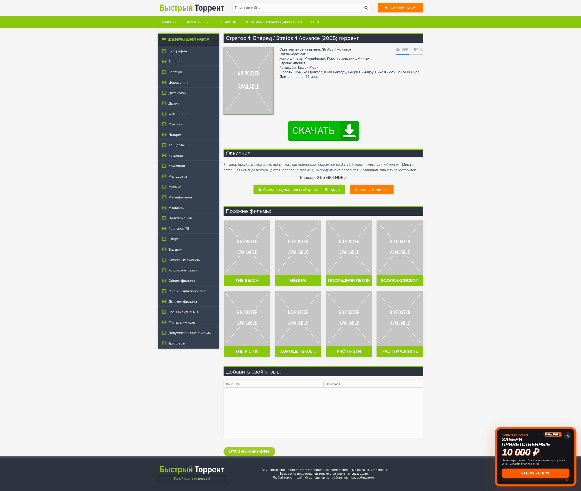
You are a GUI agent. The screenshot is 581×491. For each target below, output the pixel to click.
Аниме (363, 58)
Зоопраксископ (400, 280)
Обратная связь (199, 22)
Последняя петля (349, 280)
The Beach (247, 280)
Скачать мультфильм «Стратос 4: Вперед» (301, 189)
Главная (169, 22)
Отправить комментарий (249, 451)
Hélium (298, 280)
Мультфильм (314, 58)
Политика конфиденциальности (273, 22)
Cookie (316, 22)
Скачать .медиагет (372, 189)
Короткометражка (341, 58)
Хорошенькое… (298, 351)
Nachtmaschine (400, 351)
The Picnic (247, 351)
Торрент (192, 7)
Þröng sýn (349, 351)
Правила (228, 22)
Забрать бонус (535, 473)
